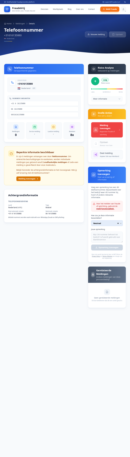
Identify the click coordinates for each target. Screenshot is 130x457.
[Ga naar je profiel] (123, 9)
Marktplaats (58, 9)
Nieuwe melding (98, 34)
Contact (91, 9)
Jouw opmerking (98, 229)
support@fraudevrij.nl (112, 2)
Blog (69, 9)
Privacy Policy (96, 256)
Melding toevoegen (26, 178)
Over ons (80, 9)
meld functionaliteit (105, 208)
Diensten (44, 9)
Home (9, 23)
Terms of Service (107, 256)
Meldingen (20, 23)
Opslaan (119, 34)
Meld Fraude (111, 9)
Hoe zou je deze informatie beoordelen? (102, 216)
